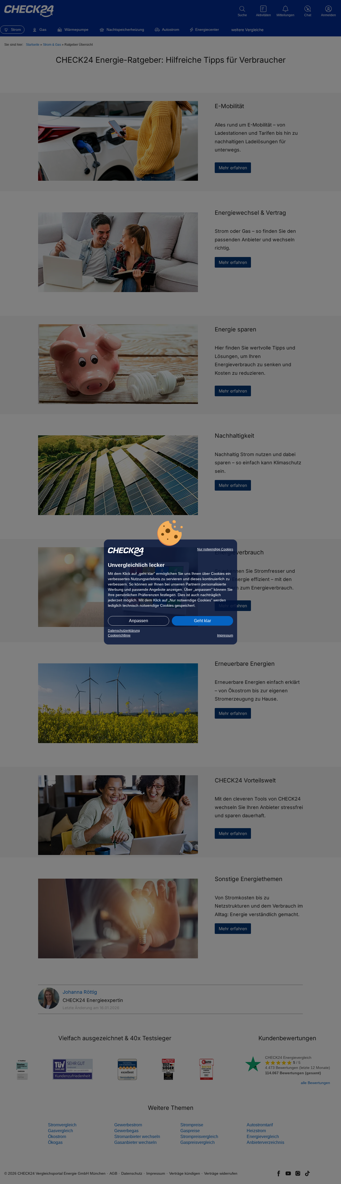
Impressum (225, 635)
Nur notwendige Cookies (215, 549)
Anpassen (138, 620)
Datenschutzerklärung (124, 631)
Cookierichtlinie (119, 635)
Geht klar (202, 620)
